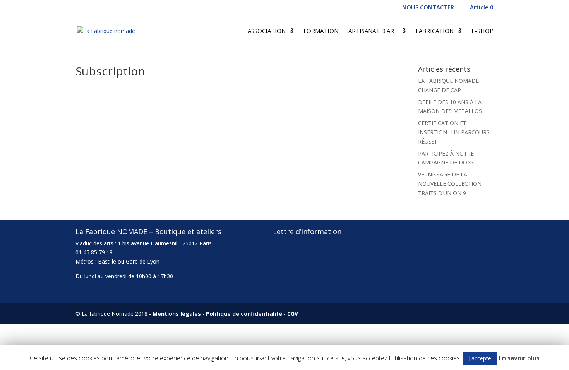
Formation (320, 31)
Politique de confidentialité (244, 313)
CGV (292, 313)
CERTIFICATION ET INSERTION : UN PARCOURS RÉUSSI (454, 132)
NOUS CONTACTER (428, 7)
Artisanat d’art (373, 31)
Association (267, 31)
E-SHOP (482, 31)
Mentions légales (177, 313)
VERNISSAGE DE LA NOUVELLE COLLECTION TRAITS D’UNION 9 (450, 184)
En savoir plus (519, 358)
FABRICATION (435, 31)
